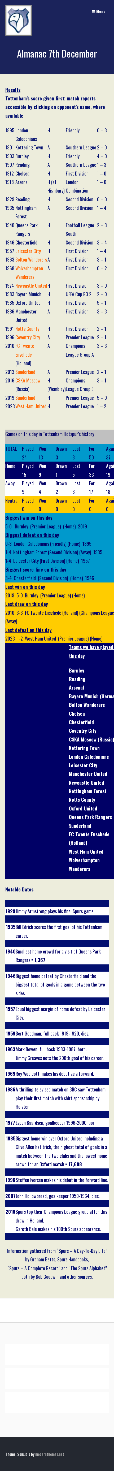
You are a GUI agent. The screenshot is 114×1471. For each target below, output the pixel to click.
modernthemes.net (49, 1454)
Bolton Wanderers (31, 259)
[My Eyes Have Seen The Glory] (18, 34)
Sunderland (25, 371)
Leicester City (28, 250)
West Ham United (30, 406)
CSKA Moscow (28, 380)
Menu (100, 11)
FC (19, 345)
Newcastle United (31, 285)
